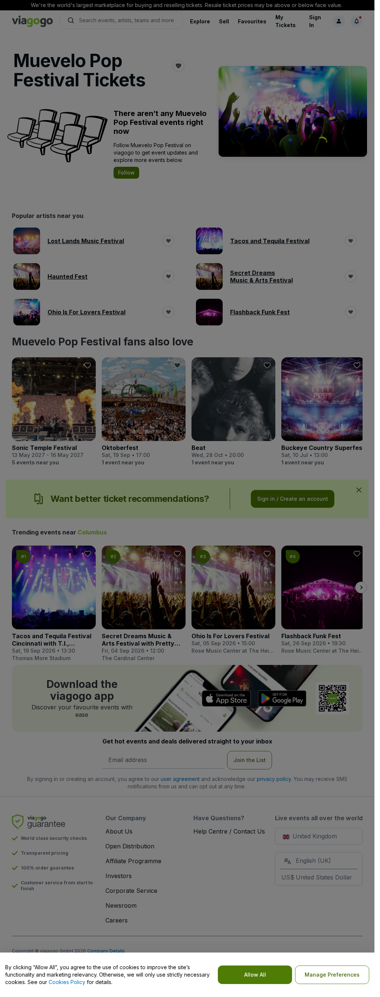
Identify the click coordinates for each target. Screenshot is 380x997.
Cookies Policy (67, 982)
